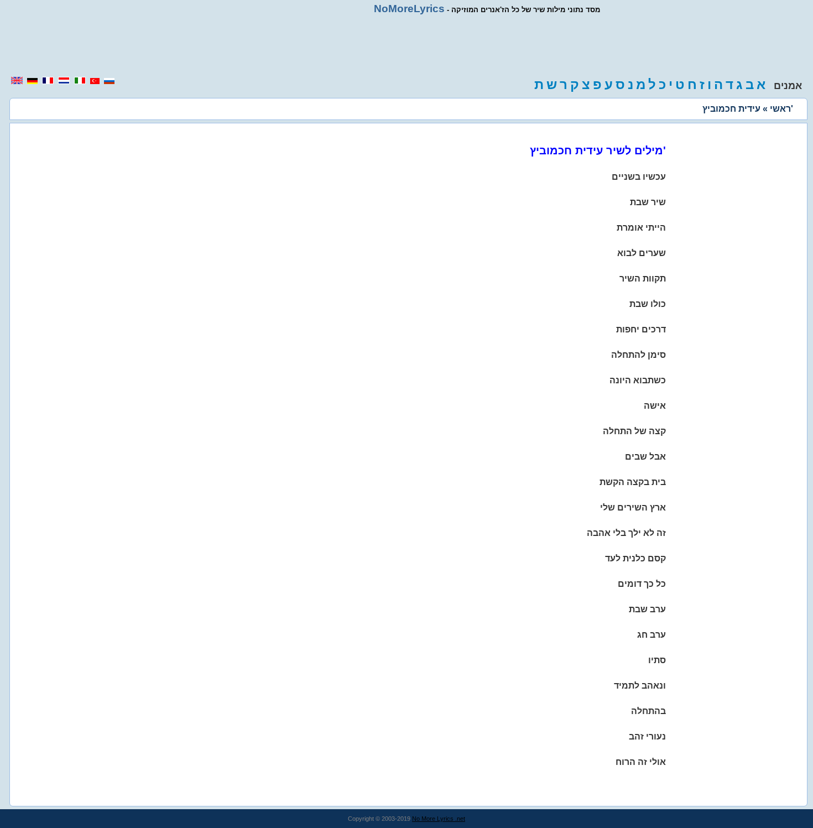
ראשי (780, 108)
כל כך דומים (642, 584)
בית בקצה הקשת (633, 482)
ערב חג (651, 634)
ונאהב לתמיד (640, 685)
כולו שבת (647, 304)
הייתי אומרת (641, 227)
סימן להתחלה (638, 355)
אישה (655, 405)
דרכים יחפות (641, 329)
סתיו (657, 660)
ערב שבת (647, 609)
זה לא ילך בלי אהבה (626, 533)
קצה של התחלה (634, 431)
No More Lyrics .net (438, 818)
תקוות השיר (642, 278)
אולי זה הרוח (641, 762)
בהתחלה (648, 711)
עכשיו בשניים (639, 176)
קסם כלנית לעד (635, 558)
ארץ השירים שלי (633, 507)
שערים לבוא (641, 253)
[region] (406, 45)
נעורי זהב (647, 736)
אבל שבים (645, 456)
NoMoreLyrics (409, 8)
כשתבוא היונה (637, 380)
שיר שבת (648, 202)
